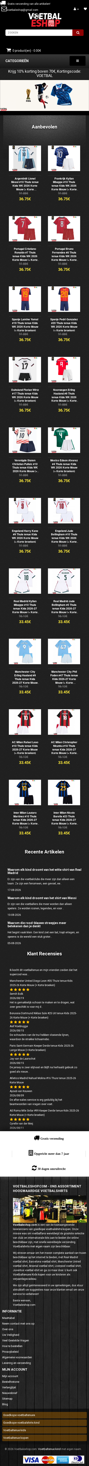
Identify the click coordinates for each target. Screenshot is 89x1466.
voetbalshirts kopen (58, 1229)
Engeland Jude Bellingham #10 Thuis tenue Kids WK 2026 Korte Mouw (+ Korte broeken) (64, 538)
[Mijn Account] (76, 9)
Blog (5, 1404)
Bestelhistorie (10, 1381)
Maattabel (8, 1318)
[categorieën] (78, 61)
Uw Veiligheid (10, 1334)
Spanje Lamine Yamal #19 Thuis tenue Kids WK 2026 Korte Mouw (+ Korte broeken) (25, 324)
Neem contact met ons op (18, 1323)
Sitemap (7, 1398)
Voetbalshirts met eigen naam (31, 1246)
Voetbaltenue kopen (16, 1437)
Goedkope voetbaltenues (19, 1415)
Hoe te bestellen (12, 1346)
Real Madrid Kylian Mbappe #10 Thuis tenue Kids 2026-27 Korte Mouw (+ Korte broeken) (25, 608)
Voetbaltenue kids (14, 1430)
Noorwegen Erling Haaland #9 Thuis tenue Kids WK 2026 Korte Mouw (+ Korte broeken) (64, 397)
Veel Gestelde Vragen (15, 1340)
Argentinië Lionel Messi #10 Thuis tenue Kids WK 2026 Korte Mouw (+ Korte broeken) (25, 185)
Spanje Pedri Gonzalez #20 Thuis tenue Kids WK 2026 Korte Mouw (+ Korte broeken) (64, 324)
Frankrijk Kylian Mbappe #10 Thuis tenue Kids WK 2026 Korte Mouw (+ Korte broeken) (64, 185)
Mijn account (10, 1376)
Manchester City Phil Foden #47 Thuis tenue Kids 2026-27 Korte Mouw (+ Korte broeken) (64, 679)
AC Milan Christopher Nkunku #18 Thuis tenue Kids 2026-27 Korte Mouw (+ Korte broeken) (64, 749)
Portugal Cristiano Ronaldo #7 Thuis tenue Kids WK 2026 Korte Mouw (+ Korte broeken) (25, 256)
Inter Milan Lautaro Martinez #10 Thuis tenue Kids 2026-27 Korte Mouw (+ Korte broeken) (25, 820)
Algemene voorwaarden (17, 1357)
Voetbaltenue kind (49, 1449)
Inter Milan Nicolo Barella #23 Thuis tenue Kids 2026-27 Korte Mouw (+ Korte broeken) (64, 820)
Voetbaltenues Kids (25, 1274)
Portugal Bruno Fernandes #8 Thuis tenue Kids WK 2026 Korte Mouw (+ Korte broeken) (64, 256)
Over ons (7, 1329)
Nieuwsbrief (9, 1393)
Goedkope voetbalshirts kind (21, 1422)
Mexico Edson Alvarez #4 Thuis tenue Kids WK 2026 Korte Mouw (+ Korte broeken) (64, 465)
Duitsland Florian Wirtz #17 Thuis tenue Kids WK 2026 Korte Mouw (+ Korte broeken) (25, 395)
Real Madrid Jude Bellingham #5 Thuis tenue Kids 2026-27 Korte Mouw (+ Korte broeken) (64, 608)
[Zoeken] (78, 32)
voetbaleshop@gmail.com (22, 9)
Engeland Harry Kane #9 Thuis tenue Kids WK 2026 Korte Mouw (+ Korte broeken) (25, 536)
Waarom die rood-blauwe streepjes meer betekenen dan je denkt (37, 924)
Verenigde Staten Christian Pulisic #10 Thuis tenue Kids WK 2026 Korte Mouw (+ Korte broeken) (25, 467)
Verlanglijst (9, 1387)
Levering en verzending (16, 1363)
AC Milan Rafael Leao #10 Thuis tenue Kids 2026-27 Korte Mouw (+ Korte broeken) (25, 747)
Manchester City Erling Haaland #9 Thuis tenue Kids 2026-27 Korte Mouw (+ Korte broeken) (25, 679)
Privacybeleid (10, 1351)
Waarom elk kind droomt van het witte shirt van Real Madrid (44, 871)
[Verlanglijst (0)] (85, 9)
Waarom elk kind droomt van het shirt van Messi (42, 898)
